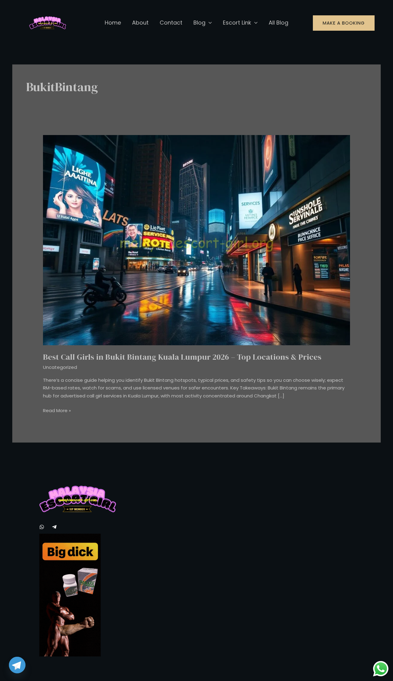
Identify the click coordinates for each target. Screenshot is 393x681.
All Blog (278, 23)
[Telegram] (54, 526)
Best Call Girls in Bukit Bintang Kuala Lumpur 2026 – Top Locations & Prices (182, 356)
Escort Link (237, 23)
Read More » (57, 410)
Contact (171, 23)
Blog (199, 23)
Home (113, 23)
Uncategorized (60, 367)
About (140, 23)
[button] (208, 23)
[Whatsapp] (41, 526)
